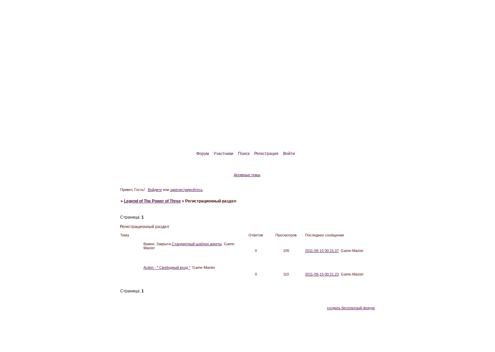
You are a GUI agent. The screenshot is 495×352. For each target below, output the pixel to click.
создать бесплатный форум (351, 308)
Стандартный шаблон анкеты (197, 244)
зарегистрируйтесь (186, 190)
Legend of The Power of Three (152, 201)
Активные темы (247, 175)
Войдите (155, 190)
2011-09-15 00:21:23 (322, 274)
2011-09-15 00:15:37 (322, 251)
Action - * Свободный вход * (166, 267)
